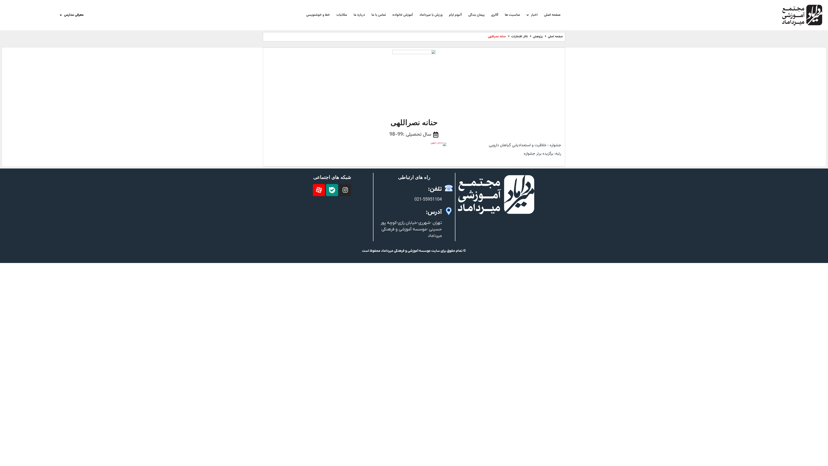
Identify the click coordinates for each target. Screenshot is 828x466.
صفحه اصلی (555, 37)
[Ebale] (332, 190)
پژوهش (538, 37)
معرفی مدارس (74, 15)
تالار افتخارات (519, 37)
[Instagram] (345, 190)
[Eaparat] (319, 190)
